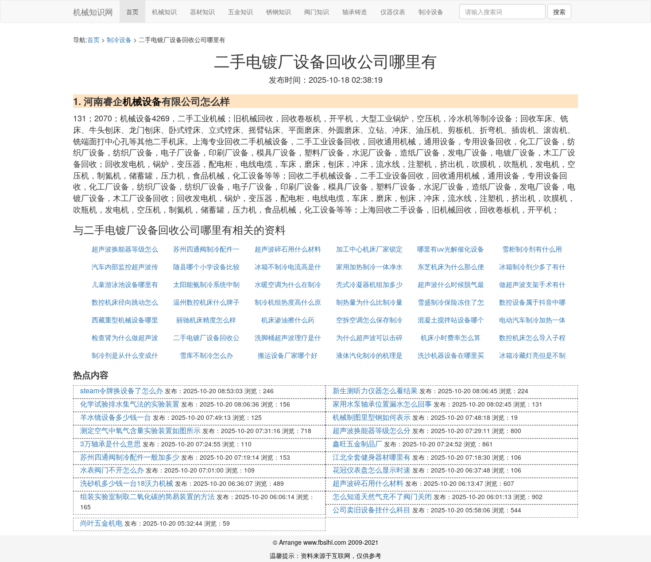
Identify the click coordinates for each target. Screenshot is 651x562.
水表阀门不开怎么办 (112, 470)
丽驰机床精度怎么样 (206, 319)
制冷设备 (430, 11)
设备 (152, 101)
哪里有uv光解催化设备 (450, 248)
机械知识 (164, 11)
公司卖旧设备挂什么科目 (372, 509)
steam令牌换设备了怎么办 (121, 390)
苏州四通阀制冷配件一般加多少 (129, 457)
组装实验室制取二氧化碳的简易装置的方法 (147, 496)
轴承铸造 (354, 11)
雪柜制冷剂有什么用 (532, 248)
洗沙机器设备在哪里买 (451, 355)
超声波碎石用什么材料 (288, 248)
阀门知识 (316, 11)
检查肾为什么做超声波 (125, 337)
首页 (132, 11)
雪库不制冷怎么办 (206, 355)
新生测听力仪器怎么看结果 (375, 390)
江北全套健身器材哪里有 (372, 457)
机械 (132, 101)
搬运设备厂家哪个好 (288, 355)
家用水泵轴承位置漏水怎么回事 (382, 404)
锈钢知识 (278, 11)
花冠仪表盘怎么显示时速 (372, 470)
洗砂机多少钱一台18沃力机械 (126, 483)
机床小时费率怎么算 (450, 337)
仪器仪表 (392, 11)
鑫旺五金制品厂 (357, 443)
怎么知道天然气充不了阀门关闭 (382, 496)
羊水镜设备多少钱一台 (115, 417)
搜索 (559, 11)
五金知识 (240, 11)
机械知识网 (93, 11)
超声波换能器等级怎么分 (372, 430)
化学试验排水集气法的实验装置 (129, 404)
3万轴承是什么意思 (110, 443)
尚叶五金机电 (101, 523)
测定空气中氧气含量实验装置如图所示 (140, 430)
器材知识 (202, 11)
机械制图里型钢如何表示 (372, 417)
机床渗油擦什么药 (287, 319)
